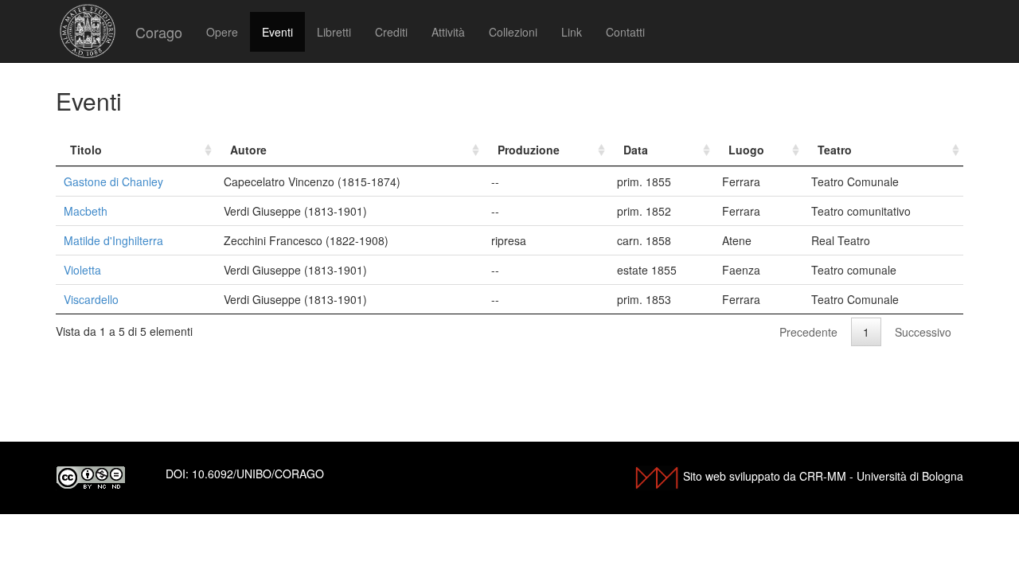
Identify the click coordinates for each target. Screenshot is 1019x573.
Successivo (923, 332)
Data (635, 150)
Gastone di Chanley (113, 181)
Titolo (86, 150)
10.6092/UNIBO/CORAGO (258, 473)
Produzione (529, 150)
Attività (448, 32)
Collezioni (513, 32)
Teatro (835, 150)
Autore (248, 150)
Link (571, 32)
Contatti (625, 32)
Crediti (391, 32)
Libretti (334, 32)
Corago (158, 31)
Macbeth (85, 211)
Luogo (746, 150)
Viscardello (91, 299)
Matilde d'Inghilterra (113, 240)
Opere (222, 32)
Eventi (277, 32)
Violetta (82, 270)
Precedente (808, 332)
